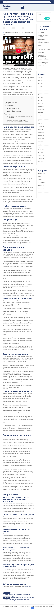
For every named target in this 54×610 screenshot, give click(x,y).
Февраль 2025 (41, 106)
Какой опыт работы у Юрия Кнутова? (16, 119)
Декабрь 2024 (41, 109)
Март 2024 (40, 129)
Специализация (10, 105)
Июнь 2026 (40, 83)
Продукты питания (42, 188)
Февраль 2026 (41, 92)
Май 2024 (40, 123)
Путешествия (41, 191)
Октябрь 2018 (41, 155)
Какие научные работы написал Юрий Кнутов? (18, 121)
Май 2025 (40, 100)
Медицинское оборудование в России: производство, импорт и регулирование (43, 34)
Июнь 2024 (40, 121)
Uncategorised (41, 173)
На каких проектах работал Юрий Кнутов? (17, 120)
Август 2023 (40, 147)
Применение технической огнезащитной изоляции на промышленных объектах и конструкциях (43, 63)
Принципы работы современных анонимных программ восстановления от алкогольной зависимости (43, 42)
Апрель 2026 (41, 89)
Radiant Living (7, 7)
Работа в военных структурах (13, 108)
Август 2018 (40, 161)
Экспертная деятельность (13, 110)
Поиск (50, 2)
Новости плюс (41, 185)
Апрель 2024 (41, 126)
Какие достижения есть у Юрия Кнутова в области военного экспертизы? (21, 117)
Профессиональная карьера (11, 107)
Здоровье (40, 179)
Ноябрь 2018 (40, 152)
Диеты (39, 176)
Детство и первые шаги (11, 102)
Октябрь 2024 (41, 115)
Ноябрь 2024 (41, 112)
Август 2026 (40, 77)
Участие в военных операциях (14, 111)
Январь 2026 (41, 95)
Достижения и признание (10, 113)
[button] (31, 98)
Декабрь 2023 (41, 138)
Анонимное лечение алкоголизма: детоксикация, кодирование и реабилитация (44, 50)
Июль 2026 (40, 80)
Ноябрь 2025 (41, 97)
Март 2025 (40, 103)
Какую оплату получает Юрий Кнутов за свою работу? (20, 123)
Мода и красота (41, 182)
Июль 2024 (40, 118)
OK (32, 608)
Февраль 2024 (41, 132)
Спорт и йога (40, 194)
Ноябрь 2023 (41, 141)
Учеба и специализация (12, 103)
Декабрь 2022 (41, 150)
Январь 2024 (41, 135)
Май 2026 (40, 86)
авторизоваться (28, 586)
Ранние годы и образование (10, 100)
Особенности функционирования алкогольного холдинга (43, 57)
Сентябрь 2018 (41, 158)
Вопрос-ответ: (8, 114)
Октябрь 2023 (41, 144)
